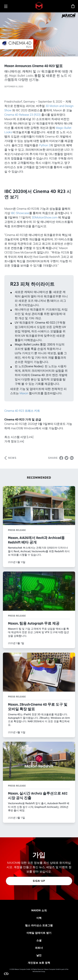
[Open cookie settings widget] (6, 973)
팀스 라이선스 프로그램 (39, 925)
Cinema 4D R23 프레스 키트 (22, 410)
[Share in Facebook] (61, 457)
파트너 (39, 948)
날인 (39, 955)
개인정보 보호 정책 (39, 963)
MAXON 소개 (39, 910)
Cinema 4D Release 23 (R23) (22, 114)
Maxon (24, 393)
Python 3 (44, 145)
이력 (39, 918)
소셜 (39, 940)
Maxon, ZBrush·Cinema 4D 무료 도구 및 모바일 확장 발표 (37, 706)
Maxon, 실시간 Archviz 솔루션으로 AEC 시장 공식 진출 (37, 795)
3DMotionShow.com (44, 217)
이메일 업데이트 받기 (39, 933)
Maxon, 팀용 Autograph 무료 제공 (33, 623)
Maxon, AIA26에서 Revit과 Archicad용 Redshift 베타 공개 (36, 540)
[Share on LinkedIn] (72, 457)
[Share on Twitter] (66, 457)
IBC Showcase (20, 213)
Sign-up (39, 881)
